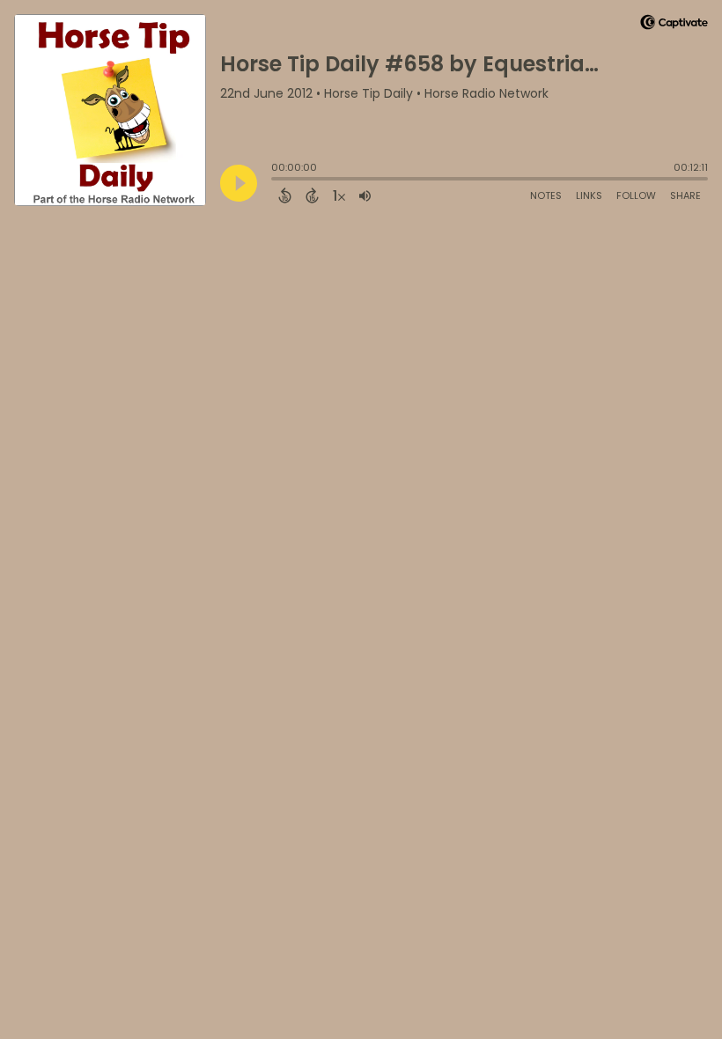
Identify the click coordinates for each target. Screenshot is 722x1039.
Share (685, 195)
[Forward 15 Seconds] (312, 195)
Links (589, 195)
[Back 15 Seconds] (284, 195)
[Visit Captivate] (674, 25)
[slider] (275, 180)
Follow (636, 195)
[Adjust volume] (365, 195)
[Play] (238, 183)
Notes (546, 195)
